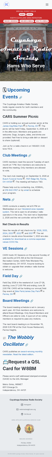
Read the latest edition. (23, 354)
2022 (19, 233)
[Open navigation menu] (47, 4)
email (26, 190)
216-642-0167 (12, 190)
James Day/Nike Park (13, 126)
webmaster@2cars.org (27, 409)
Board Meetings (18, 300)
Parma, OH (33, 126)
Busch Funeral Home (12, 179)
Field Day (12, 276)
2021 (31, 233)
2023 (10, 233)
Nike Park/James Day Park (27, 291)
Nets (9, 199)
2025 (44, 230)
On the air (27, 414)
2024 (5, 233)
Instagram (27, 405)
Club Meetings (17, 155)
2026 (39, 230)
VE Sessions (15, 248)
